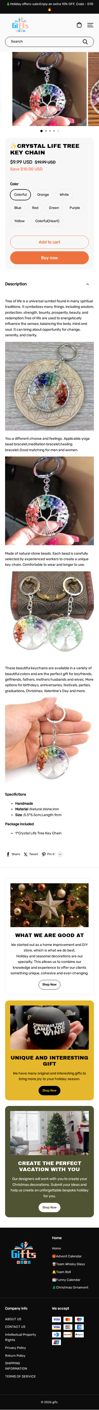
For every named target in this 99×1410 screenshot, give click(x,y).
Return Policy (15, 1356)
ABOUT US (13, 1319)
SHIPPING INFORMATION (16, 1365)
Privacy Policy (15, 1348)
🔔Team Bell (61, 1272)
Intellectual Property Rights (20, 1337)
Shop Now (49, 984)
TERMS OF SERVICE (20, 1376)
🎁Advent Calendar (67, 1256)
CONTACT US (15, 1327)
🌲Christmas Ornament (70, 1287)
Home (56, 1248)
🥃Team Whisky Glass (68, 1264)
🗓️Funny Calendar (66, 1280)
